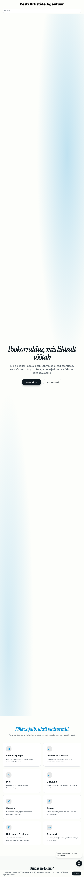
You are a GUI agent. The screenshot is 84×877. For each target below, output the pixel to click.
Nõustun (76, 873)
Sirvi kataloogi (53, 382)
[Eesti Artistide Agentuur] (42, 4)
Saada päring (31, 382)
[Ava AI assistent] (79, 863)
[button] (80, 853)
